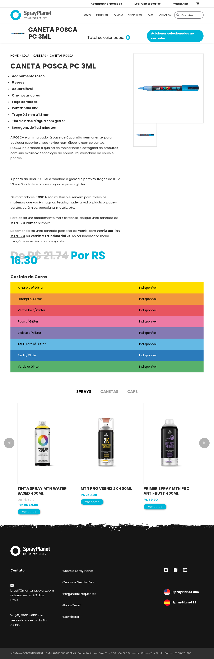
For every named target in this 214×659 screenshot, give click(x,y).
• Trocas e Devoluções (78, 582)
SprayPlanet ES (184, 602)
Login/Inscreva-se (147, 3)
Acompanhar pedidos (106, 3)
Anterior (9, 443)
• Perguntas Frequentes (79, 594)
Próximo (204, 443)
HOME (14, 55)
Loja (25, 55)
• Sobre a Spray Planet (77, 571)
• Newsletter (70, 617)
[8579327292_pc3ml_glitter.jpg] (168, 88)
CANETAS (39, 55)
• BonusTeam (71, 605)
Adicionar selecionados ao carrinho (172, 35)
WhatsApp (180, 3)
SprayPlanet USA (185, 592)
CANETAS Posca (61, 55)
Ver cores (29, 512)
